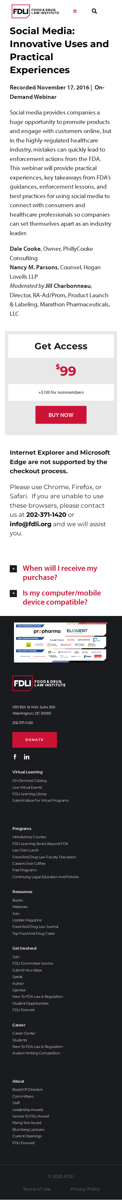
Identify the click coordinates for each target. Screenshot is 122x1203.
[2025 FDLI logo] (35, 12)
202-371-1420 (46, 514)
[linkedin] (26, 756)
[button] (61, 572)
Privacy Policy (85, 1189)
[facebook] (15, 756)
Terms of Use (37, 1189)
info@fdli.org (30, 524)
